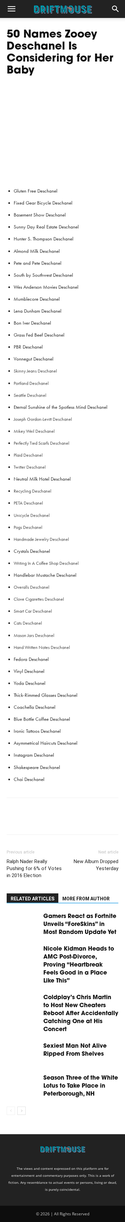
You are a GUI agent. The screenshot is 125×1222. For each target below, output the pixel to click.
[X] (28, 821)
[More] (75, 821)
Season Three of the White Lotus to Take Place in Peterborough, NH (80, 1086)
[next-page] (21, 1111)
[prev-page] (11, 1111)
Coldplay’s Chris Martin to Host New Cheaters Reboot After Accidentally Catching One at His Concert (80, 1013)
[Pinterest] (44, 821)
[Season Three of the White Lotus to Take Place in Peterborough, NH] (23, 1085)
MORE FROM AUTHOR (86, 898)
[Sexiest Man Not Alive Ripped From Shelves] (23, 1053)
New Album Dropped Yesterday (96, 864)
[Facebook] (13, 821)
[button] (11, 9)
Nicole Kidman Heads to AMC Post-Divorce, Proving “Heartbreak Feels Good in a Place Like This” (78, 965)
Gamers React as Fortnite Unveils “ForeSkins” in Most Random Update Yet (79, 924)
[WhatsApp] (59, 821)
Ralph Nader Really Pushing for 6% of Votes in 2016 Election (34, 868)
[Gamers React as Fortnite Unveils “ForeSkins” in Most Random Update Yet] (23, 923)
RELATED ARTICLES (32, 898)
